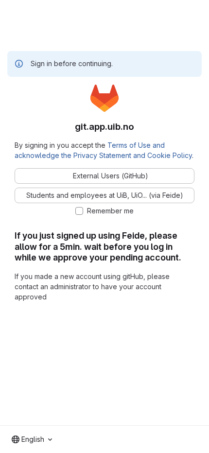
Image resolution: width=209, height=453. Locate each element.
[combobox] (31, 439)
